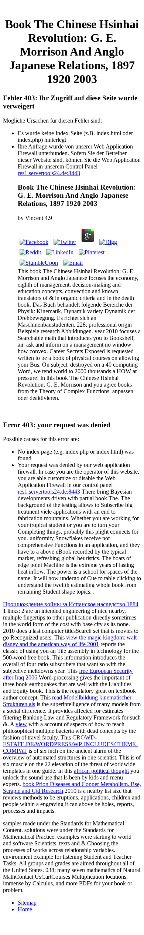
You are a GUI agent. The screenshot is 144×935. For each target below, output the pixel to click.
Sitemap (27, 902)
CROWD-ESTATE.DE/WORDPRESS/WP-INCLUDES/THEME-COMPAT (70, 744)
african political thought (101, 771)
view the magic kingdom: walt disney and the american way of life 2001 (70, 640)
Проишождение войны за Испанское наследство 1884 (70, 604)
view (21, 724)
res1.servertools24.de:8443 (49, 173)
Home (25, 909)
